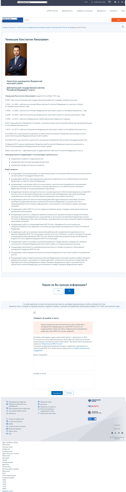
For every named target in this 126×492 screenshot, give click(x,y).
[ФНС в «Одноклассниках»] (118, 2)
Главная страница (8, 27)
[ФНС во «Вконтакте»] (115, 2)
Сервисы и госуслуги (85, 11)
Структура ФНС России (59, 27)
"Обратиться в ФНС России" (52, 344)
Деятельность (67, 11)
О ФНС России (52, 11)
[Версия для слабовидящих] (86, 2)
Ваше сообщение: (40, 355)
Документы (101, 11)
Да (69, 291)
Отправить (57, 393)
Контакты (113, 11)
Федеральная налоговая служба (39, 27)
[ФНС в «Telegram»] (121, 2)
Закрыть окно (7, 491)
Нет (58, 291)
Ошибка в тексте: (39, 373)
